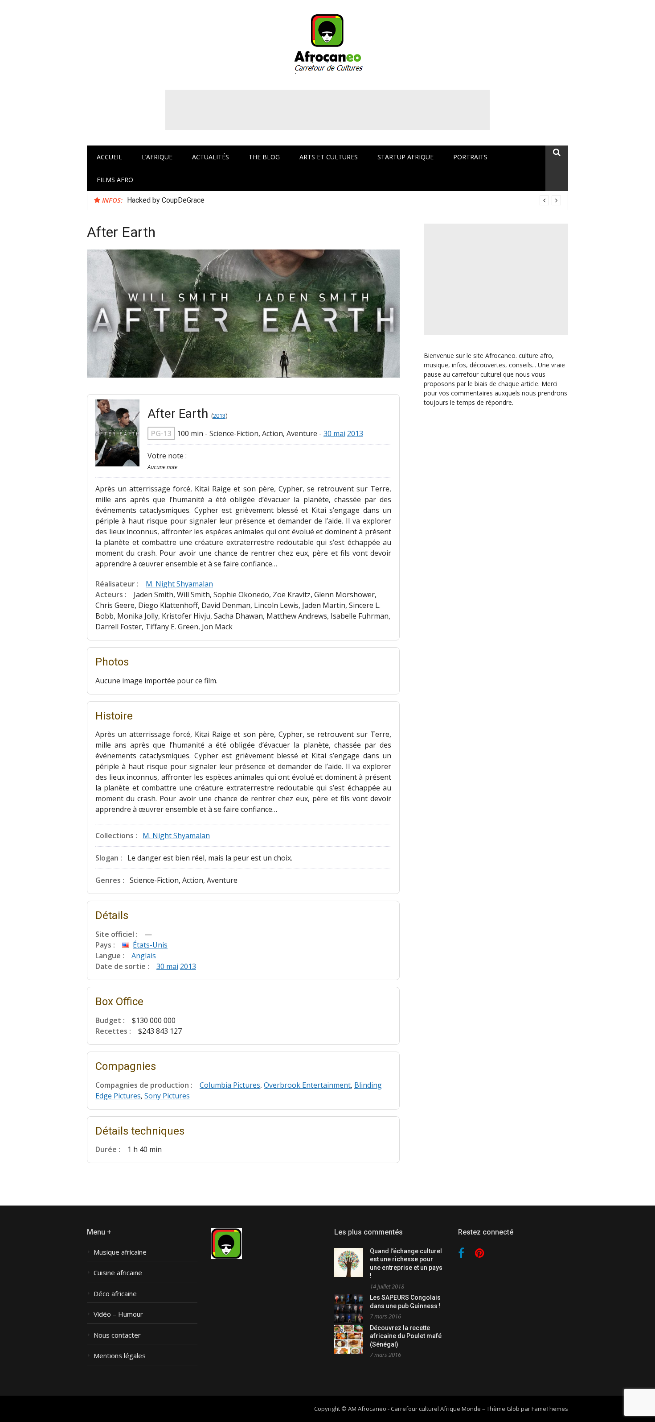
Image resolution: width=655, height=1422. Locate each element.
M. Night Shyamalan (179, 584)
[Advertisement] (327, 110)
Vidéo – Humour (118, 1314)
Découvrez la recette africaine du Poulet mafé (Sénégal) (406, 1336)
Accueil (109, 157)
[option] (344, 200)
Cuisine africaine (118, 1272)
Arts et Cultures (328, 157)
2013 (219, 415)
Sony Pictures (167, 1096)
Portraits (470, 157)
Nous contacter (117, 1335)
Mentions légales (120, 1355)
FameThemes (550, 1409)
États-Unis (150, 945)
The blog (264, 157)
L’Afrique (157, 157)
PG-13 (161, 433)
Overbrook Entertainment (307, 1085)
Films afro (115, 179)
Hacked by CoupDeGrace (166, 200)
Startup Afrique (405, 157)
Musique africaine (120, 1252)
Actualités (210, 157)
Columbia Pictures (230, 1085)
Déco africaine (115, 1293)
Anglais (143, 955)
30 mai (334, 433)
